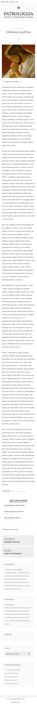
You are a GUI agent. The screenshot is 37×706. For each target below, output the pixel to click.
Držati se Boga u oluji (11, 680)
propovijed (6, 491)
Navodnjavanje (9, 604)
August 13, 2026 (8, 519)
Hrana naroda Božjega (11, 683)
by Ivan (18, 39)
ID (19, 702)
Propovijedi (18, 28)
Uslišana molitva (18, 32)
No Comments (17, 42)
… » (21, 589)
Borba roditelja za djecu (14, 511)
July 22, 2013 (18, 35)
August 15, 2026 (8, 513)
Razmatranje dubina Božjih (14, 505)
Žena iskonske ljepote (12, 518)
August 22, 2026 (8, 507)
